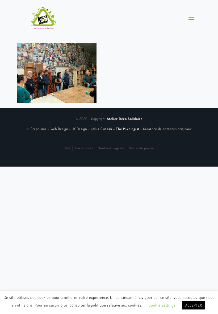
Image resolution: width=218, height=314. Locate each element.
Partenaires (84, 148)
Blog (67, 148)
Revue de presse (141, 148)
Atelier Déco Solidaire (124, 119)
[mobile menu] (191, 17)
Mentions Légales (111, 148)
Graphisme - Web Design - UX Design (59, 129)
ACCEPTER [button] (193, 305)
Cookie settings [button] (162, 305)
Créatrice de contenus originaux (167, 129)
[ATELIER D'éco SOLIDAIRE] (43, 17)
